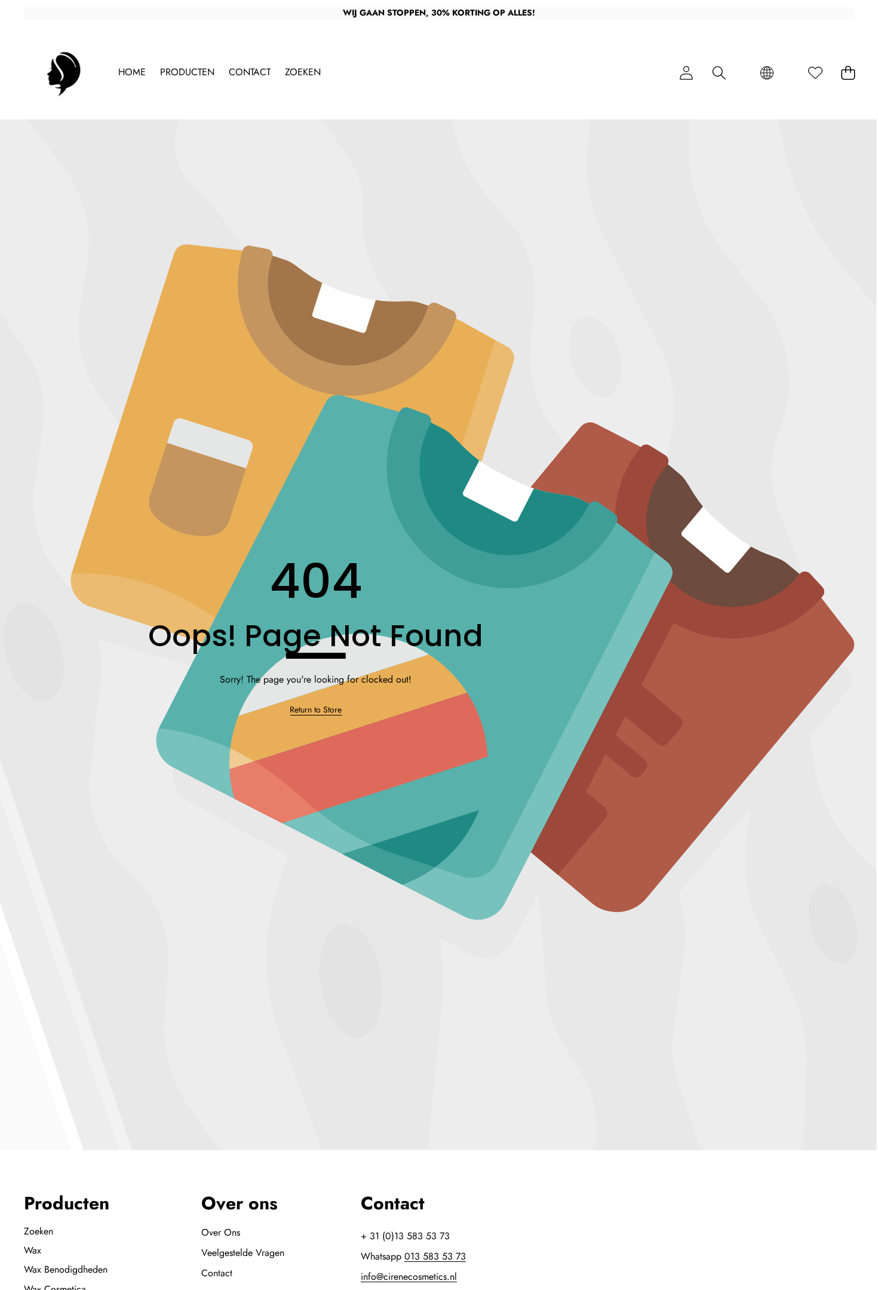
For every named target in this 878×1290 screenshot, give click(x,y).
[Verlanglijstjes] (815, 72)
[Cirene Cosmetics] (64, 72)
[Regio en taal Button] (767, 72)
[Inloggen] (686, 72)
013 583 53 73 (435, 1256)
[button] (718, 72)
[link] (316, 710)
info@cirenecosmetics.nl (409, 1276)
